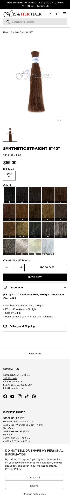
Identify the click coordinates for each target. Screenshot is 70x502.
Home (5, 32)
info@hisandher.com (13, 388)
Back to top (35, 353)
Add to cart (47, 267)
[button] (57, 13)
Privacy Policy (13, 469)
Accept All (34, 477)
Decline (34, 485)
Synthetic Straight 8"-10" (22, 32)
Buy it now (35, 277)
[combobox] (35, 21)
